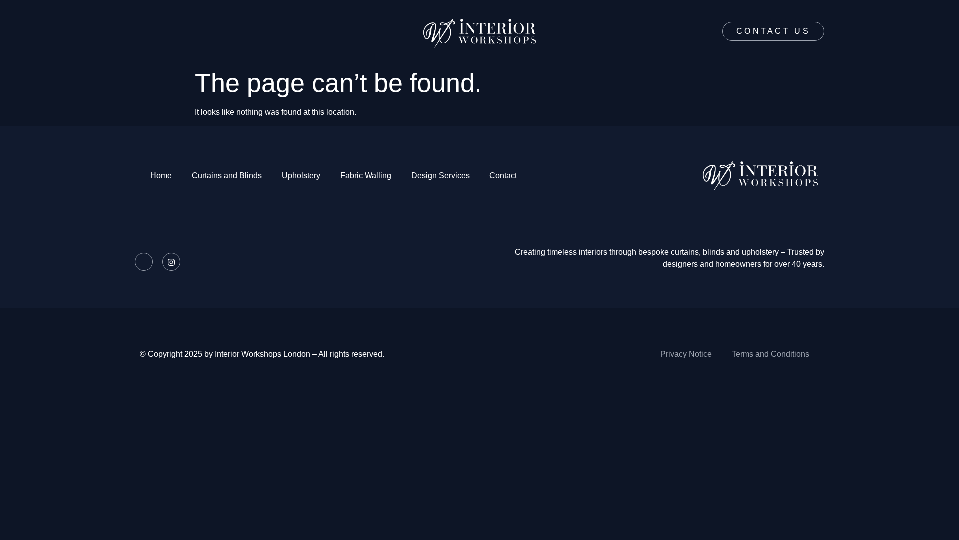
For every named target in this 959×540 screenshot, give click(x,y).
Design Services (440, 176)
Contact (503, 176)
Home (161, 176)
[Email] (144, 262)
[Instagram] (171, 262)
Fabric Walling (365, 176)
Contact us (773, 31)
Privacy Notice (686, 354)
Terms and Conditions (770, 354)
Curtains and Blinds (227, 176)
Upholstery (301, 176)
